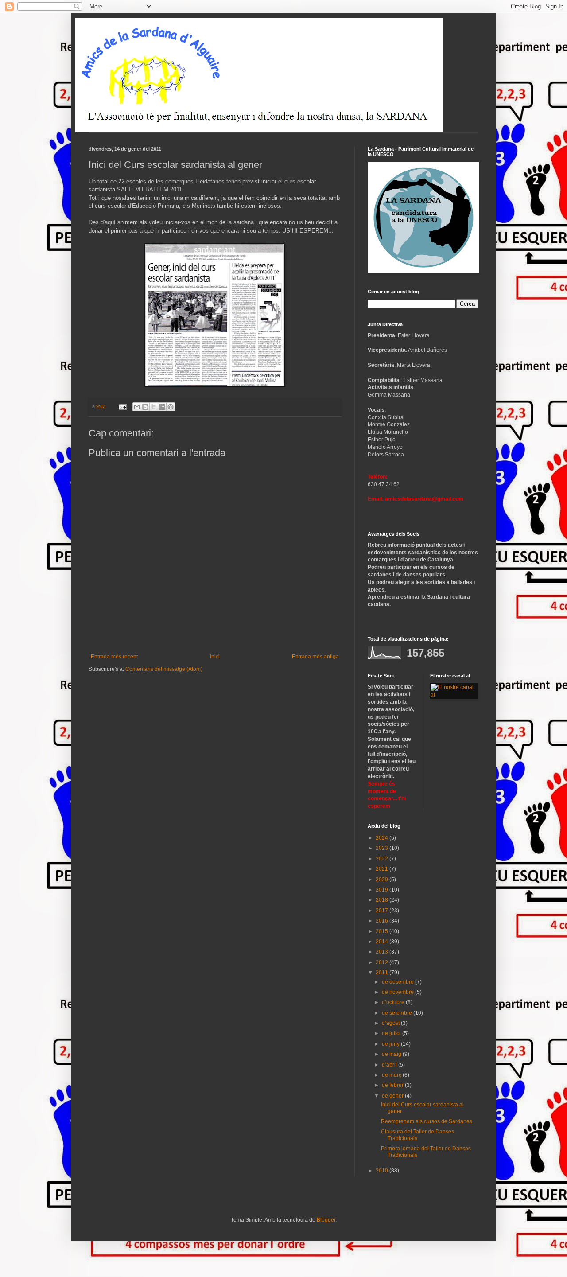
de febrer (393, 1085)
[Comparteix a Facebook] (162, 406)
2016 (382, 921)
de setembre (397, 1013)
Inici (215, 657)
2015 (382, 931)
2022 (382, 859)
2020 (382, 879)
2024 (382, 838)
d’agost (391, 1023)
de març (392, 1075)
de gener (393, 1096)
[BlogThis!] (145, 406)
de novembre (398, 992)
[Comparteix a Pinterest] (170, 406)
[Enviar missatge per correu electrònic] (122, 406)
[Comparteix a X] (153, 406)
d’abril (390, 1065)
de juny (391, 1044)
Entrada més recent (114, 657)
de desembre (398, 982)
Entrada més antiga (315, 657)
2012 (382, 962)
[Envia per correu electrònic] (136, 406)
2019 (382, 890)
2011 (382, 972)
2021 (382, 869)
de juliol (392, 1033)
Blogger (326, 1220)
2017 (382, 910)
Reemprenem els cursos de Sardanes (426, 1121)
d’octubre (394, 1002)
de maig (392, 1054)
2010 (382, 1171)
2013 (382, 952)
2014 (382, 941)
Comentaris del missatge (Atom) (163, 669)
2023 (382, 848)
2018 (382, 900)
